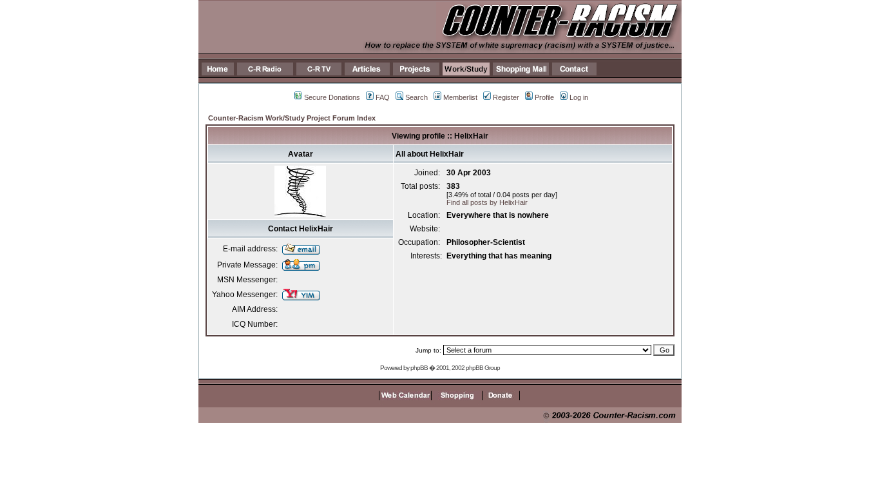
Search (416, 97)
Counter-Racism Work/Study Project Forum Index (292, 118)
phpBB (419, 367)
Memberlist (460, 97)
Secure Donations (332, 97)
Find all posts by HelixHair (487, 202)
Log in (578, 97)
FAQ (383, 97)
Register (506, 97)
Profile (544, 97)
